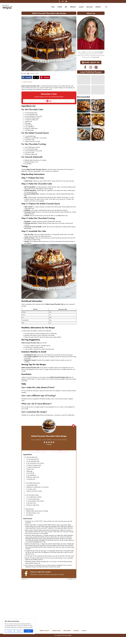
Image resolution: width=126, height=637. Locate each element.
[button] (26, 77)
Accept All (28, 631)
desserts (98, 7)
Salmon (81, 7)
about (84, 630)
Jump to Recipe (27, 82)
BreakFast (73, 7)
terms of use (56, 630)
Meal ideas (89, 7)
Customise (9, 631)
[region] (19, 626)
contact (76, 630)
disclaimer (67, 630)
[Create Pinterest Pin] (73, 425)
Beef (66, 7)
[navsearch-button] (105, 6)
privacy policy (44, 630)
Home (52, 7)
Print (37, 450)
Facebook (61, 574)
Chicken (59, 7)
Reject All (19, 631)
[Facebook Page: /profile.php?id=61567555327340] (26, 573)
